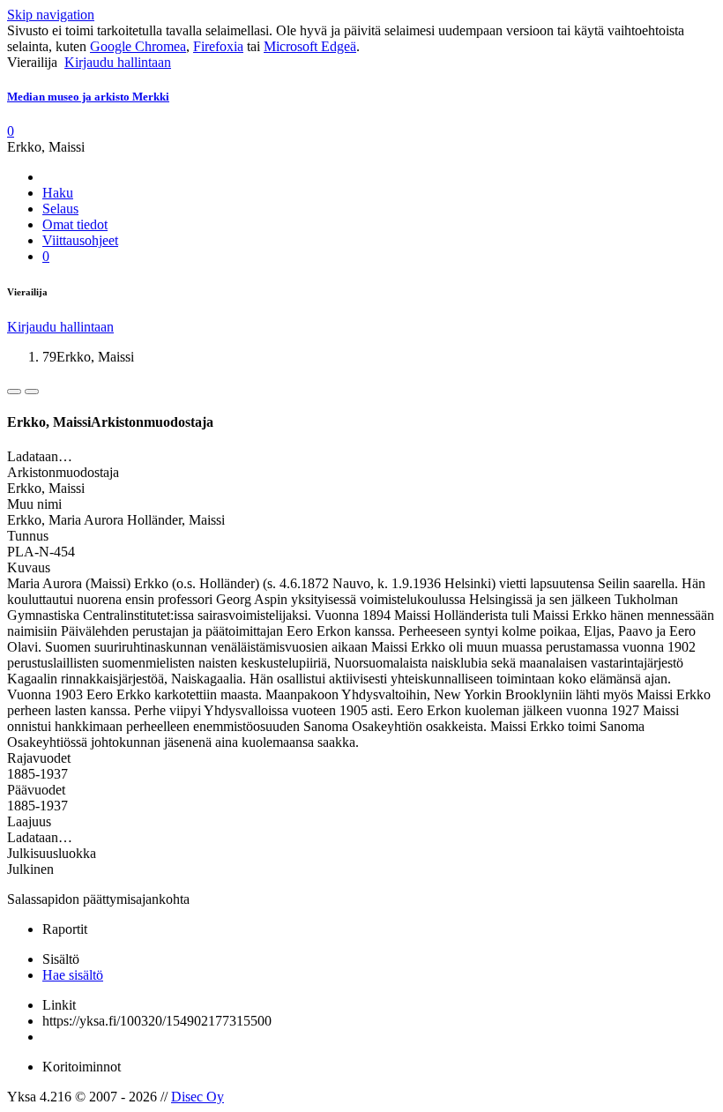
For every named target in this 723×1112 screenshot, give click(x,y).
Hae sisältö (72, 974)
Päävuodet (36, 789)
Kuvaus (28, 567)
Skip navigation (50, 14)
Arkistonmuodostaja (63, 472)
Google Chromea (138, 46)
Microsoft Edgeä (310, 46)
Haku (57, 192)
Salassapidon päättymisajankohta (98, 899)
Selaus (60, 208)
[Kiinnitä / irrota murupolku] (32, 391)
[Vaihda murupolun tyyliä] (14, 391)
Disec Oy (197, 1096)
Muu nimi (34, 503)
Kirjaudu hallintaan (117, 62)
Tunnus (27, 535)
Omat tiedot (75, 224)
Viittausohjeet (80, 240)
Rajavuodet (39, 757)
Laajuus (29, 821)
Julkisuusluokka (51, 853)
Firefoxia (218, 46)
